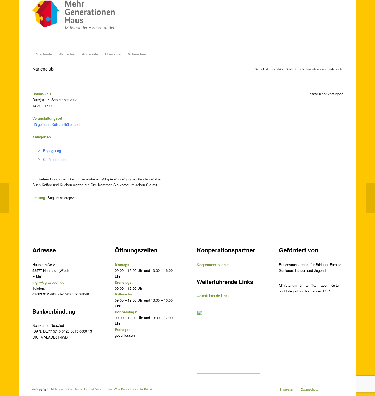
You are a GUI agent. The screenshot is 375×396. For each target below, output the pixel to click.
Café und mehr (54, 159)
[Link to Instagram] (330, 389)
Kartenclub (43, 69)
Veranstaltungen (313, 69)
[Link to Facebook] (338, 389)
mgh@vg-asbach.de (48, 282)
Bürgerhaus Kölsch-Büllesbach (56, 124)
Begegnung (52, 150)
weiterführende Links (213, 295)
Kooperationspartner (213, 264)
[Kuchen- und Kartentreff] (4, 198)
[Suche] (339, 54)
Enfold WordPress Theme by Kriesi (128, 389)
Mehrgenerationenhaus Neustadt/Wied (76, 389)
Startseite (292, 69)
